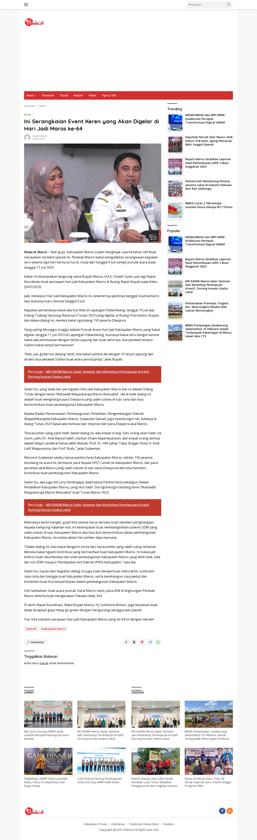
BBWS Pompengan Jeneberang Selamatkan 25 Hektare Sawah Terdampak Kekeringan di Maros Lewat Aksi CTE (207, 735)
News (30, 95)
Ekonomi (48, 95)
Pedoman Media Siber (144, 824)
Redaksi (168, 824)
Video (92, 95)
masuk (44, 663)
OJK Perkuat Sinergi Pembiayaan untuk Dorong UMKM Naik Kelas (99, 780)
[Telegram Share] (150, 642)
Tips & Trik (109, 95)
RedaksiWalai (40, 136)
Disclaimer (118, 824)
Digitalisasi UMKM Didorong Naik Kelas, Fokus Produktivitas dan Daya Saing (45, 782)
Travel (64, 95)
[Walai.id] (34, 22)
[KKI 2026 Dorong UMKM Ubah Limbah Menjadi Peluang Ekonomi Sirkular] (48, 714)
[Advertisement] (128, 61)
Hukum (78, 95)
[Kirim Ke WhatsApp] (158, 642)
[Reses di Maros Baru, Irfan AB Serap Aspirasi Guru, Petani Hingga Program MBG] (209, 761)
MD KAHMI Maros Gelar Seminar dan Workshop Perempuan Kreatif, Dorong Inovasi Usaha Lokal (100, 735)
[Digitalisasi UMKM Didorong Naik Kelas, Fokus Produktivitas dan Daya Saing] (48, 761)
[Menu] (27, 4)
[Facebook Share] (126, 642)
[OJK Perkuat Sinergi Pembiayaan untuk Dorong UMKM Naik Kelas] (101, 761)
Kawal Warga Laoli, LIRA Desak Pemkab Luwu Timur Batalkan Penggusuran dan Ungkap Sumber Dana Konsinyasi (155, 782)
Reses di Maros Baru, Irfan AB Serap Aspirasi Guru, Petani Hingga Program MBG (208, 782)
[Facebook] (222, 811)
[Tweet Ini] (134, 642)
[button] (229, 4)
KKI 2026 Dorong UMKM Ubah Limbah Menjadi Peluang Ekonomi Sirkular (46, 735)
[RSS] (229, 811)
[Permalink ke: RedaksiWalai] (27, 137)
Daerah (31, 629)
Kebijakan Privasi (95, 824)
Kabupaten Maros (53, 629)
